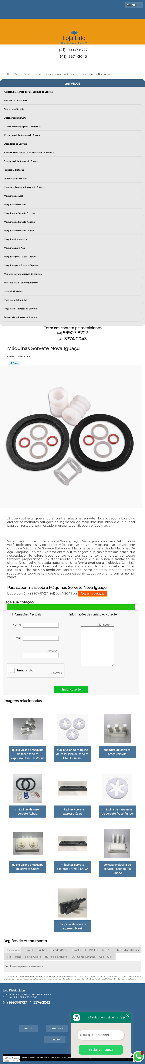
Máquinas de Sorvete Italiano (19, 221)
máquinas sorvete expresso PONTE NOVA (72, 867)
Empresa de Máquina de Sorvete (21, 161)
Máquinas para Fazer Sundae (19, 256)
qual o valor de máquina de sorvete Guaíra (27, 867)
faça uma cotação (92, 593)
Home (28, 1028)
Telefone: (52, 651)
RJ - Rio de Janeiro (56, 956)
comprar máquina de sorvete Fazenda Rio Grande (117, 869)
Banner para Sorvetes (15, 100)
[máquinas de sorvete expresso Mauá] (72, 901)
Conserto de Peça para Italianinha (22, 126)
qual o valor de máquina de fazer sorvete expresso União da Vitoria (27, 754)
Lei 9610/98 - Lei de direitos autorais (118, 979)
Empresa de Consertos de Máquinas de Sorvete (29, 152)
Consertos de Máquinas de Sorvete (22, 135)
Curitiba (42, 949)
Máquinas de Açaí (13, 195)
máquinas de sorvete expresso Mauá (72, 926)
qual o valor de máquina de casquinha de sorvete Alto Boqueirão (72, 754)
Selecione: (14, 949)
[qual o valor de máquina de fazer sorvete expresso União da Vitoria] (27, 726)
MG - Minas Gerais (128, 949)
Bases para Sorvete (14, 109)
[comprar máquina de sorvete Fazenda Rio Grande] (117, 841)
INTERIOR (107, 949)
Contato (55, 1039)
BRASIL (29, 949)
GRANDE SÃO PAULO (85, 949)
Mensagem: (105, 624)
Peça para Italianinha (15, 299)
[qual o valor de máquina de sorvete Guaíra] (27, 841)
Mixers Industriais (13, 291)
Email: (18, 638)
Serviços (72, 83)
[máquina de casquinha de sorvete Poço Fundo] (117, 786)
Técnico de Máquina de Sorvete (20, 317)
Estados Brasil (59, 949)
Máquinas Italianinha (15, 239)
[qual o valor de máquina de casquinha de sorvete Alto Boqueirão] (72, 726)
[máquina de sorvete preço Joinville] (117, 726)
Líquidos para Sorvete (15, 178)
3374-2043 (78, 56)
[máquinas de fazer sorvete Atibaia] (27, 786)
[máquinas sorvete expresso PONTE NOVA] (72, 841)
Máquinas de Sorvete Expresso (20, 213)
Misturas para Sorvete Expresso (21, 282)
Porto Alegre (33, 956)
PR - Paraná (14, 956)
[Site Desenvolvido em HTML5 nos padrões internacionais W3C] (11, 1060)
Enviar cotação (71, 689)
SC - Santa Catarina (83, 956)
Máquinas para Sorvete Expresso (21, 265)
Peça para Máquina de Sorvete (20, 308)
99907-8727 (78, 50)
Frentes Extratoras (14, 169)
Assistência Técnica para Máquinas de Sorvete (28, 91)
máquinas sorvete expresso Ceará (72, 811)
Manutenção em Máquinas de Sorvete (24, 187)
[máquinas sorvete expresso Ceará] (72, 786)
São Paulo (105, 956)
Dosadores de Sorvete (15, 143)
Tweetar (14, 363)
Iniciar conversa (101, 1050)
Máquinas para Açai (14, 247)
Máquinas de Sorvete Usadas (19, 230)
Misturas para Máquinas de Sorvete (23, 273)
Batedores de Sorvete (15, 117)
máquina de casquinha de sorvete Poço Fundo (117, 811)
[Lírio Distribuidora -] (72, 30)
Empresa (57, 1028)
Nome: (17, 624)
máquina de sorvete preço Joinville (117, 752)
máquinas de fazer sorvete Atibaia (27, 811)
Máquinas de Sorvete (15, 204)
